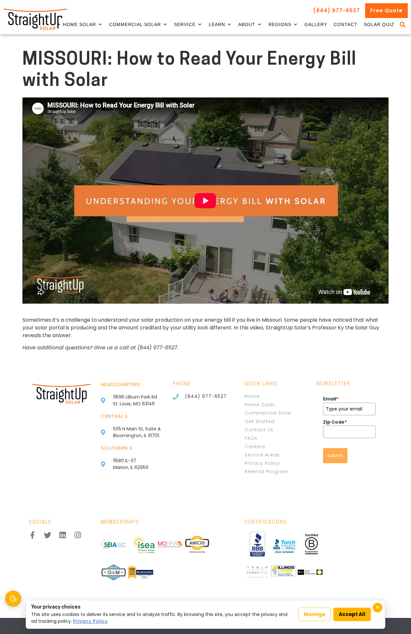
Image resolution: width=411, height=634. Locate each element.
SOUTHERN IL (117, 448)
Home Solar (79, 24)
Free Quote (386, 10)
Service (185, 24)
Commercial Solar (135, 24)
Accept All (352, 614)
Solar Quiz (379, 24)
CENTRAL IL (114, 416)
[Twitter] (47, 535)
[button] (403, 25)
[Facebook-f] (32, 535)
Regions (279, 24)
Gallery (315, 24)
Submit (335, 455)
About (246, 24)
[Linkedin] (62, 535)
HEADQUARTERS (121, 384)
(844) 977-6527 (336, 10)
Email (330, 399)
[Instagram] (78, 535)
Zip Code (335, 422)
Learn (217, 24)
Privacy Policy (90, 621)
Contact (345, 24)
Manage (314, 614)
